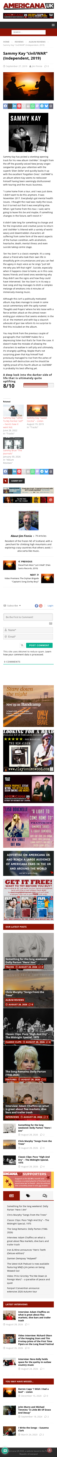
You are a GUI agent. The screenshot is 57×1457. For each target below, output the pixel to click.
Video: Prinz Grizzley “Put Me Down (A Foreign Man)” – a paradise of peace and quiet (28, 1279)
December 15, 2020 (31, 1395)
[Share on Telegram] (42, 106)
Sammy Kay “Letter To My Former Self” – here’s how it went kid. (13, 422)
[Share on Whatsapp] (32, 106)
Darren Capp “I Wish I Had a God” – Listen (33, 1390)
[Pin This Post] (19, 106)
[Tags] (28, 1195)
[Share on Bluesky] (46, 106)
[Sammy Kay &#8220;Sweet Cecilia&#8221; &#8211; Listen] (37, 410)
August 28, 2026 (28, 966)
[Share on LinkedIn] (14, 106)
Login (50, 605)
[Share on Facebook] (5, 106)
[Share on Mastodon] (37, 106)
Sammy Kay (16, 481)
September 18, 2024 (31, 1416)
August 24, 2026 (29, 1368)
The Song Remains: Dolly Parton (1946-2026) (26, 1073)
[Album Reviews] (9, 1410)
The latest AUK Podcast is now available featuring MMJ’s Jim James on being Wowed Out (28, 1267)
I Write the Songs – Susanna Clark (33, 1429)
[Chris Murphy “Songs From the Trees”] (28, 989)
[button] (52, 25)
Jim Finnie (37, 66)
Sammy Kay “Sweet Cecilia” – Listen (37, 419)
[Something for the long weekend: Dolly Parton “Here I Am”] (28, 951)
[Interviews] (9, 1315)
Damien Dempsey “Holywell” (22, 1258)
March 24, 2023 (29, 1434)
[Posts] (11, 1195)
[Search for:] (29, 32)
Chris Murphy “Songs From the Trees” (25, 993)
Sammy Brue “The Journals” (12, 452)
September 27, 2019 (16, 66)
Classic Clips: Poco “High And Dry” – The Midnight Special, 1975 (28, 1035)
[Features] (9, 1431)
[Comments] (45, 1195)
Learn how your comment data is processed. (27, 653)
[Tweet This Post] (10, 106)
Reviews (19, 41)
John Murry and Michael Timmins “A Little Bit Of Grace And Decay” (34, 1409)
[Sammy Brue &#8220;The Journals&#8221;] (13, 443)
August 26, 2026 (14, 1347)
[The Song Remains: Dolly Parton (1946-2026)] (28, 1064)
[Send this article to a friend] (23, 106)
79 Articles (40, 535)
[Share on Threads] (51, 106)
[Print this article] (28, 106)
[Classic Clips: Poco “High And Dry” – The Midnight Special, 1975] (28, 1026)
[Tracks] (9, 1392)
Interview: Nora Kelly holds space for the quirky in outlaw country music (34, 1362)
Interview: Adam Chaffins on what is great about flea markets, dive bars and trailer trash (27, 1109)
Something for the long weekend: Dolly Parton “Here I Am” (27, 960)
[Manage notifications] (49, 1450)
